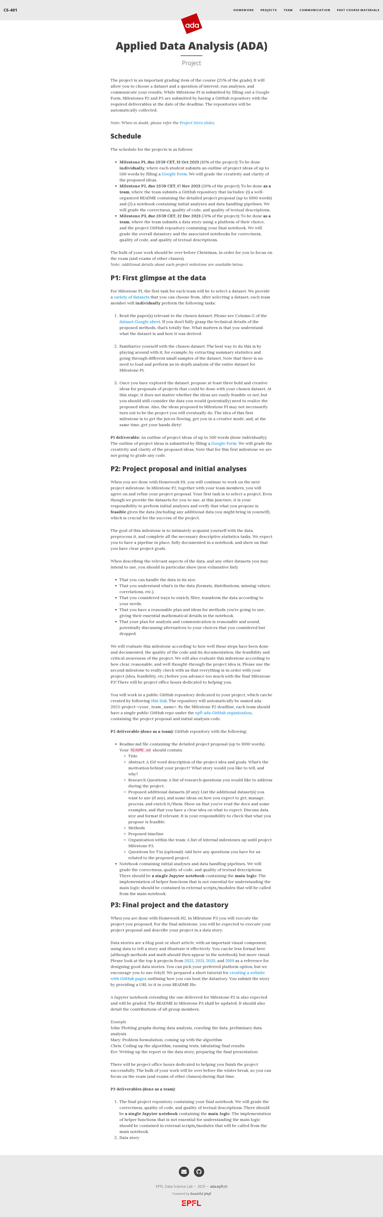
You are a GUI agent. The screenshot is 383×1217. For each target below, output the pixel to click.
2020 (210, 960)
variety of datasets (131, 297)
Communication (314, 10)
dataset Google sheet (139, 321)
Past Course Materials (358, 10)
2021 (199, 960)
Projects (268, 10)
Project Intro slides (197, 122)
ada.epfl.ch (218, 1186)
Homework (243, 10)
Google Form (174, 173)
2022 (188, 960)
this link (159, 700)
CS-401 (10, 10)
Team (288, 10)
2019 (229, 960)
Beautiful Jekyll (200, 1194)
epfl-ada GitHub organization (223, 712)
